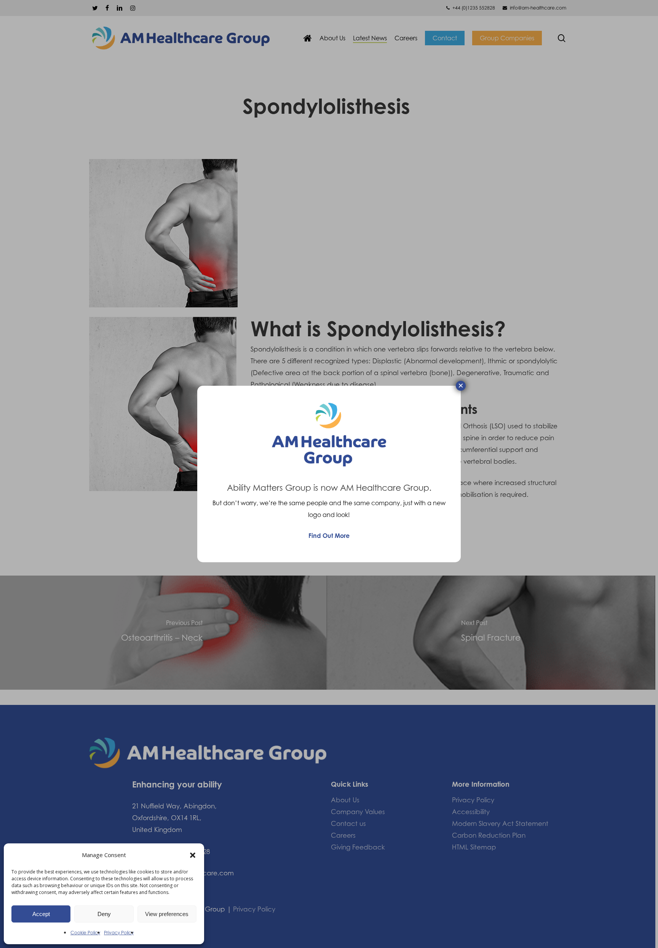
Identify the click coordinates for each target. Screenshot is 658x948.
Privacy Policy (119, 932)
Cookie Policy (85, 932)
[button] (192, 855)
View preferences (166, 914)
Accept (41, 914)
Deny (104, 914)
